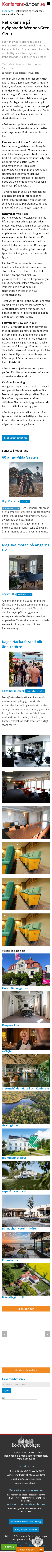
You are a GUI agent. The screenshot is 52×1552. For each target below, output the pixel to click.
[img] (26, 1339)
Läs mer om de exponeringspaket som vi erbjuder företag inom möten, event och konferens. (26, 1497)
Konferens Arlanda (26, 1545)
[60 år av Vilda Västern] (26, 479)
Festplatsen (26, 1511)
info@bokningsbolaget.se (29, 1479)
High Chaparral (11, 501)
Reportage (7, 10)
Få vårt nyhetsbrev (13, 1379)
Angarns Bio (9, 594)
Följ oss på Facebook (26, 1529)
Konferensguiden (16, 1508)
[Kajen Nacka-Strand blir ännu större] (26, 669)
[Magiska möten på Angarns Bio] (26, 572)
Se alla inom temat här (15, 438)
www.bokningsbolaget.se (26, 1483)
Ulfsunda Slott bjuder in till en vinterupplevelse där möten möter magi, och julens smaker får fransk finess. (25, 1329)
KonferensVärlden (34, 1508)
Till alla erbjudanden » (26, 1370)
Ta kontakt (9, 1546)
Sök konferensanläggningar (20, 1542)
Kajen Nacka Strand (13, 690)
